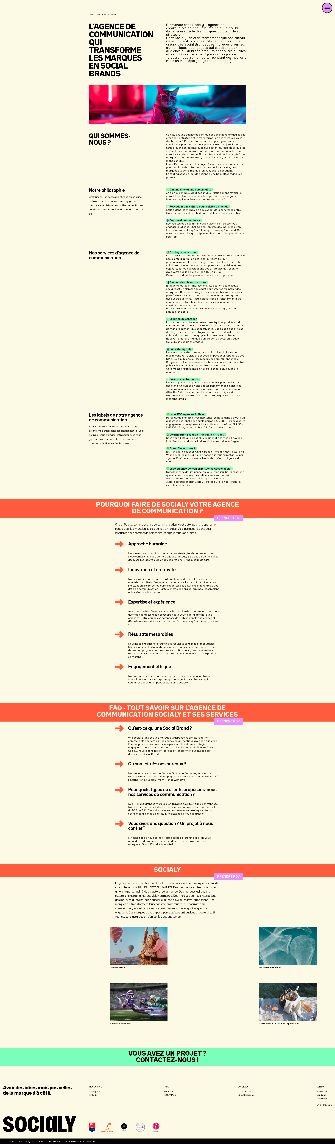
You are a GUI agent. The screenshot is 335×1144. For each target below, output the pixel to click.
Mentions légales (26, 1141)
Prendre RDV (228, 518)
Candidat (321, 1095)
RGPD (41, 1141)
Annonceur (322, 1092)
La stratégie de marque (180, 255)
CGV (12, 1141)
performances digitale (224, 386)
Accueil (91, 14)
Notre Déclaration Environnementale (80, 1141)
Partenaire (322, 1098)
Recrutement (54, 1141)
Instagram (94, 1092)
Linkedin (93, 1095)
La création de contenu (180, 322)
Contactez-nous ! (167, 1060)
